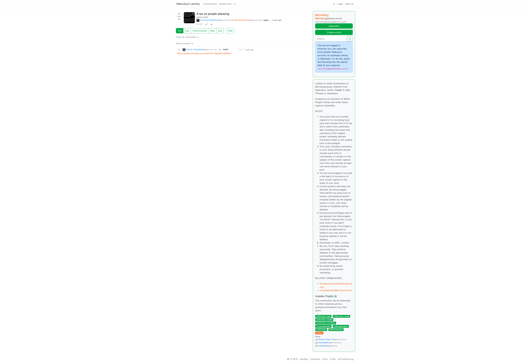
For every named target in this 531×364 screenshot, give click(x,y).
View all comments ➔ (187, 37)
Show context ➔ (184, 43)
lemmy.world (202, 17)
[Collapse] (179, 49)
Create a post (334, 32)
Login (340, 3)
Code (333, 359)
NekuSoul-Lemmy (188, 4)
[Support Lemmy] (235, 4)
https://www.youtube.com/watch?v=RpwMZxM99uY (204, 53)
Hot (180, 30)
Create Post (225, 3)
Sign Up (349, 3)
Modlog (319, 333)
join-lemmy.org (345, 359)
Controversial (199, 30)
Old (220, 30)
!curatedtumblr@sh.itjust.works (336, 290)
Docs (325, 359)
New (212, 30)
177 (200, 24)
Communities (210, 3)
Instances (315, 359)
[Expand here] (189, 17)
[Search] (334, 4)
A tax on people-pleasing (212, 13)
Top (187, 30)
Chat (230, 30)
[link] (206, 24)
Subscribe (334, 26)
